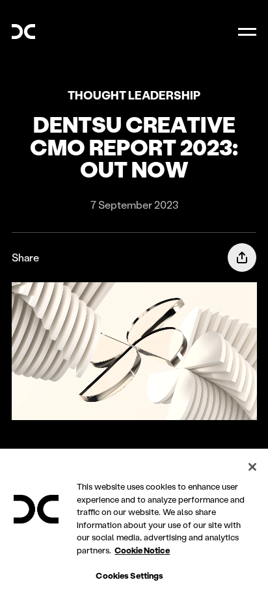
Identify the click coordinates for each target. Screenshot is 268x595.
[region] (134, 522)
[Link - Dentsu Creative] (23, 31)
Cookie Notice (142, 549)
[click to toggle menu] (247, 31)
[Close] (252, 467)
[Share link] (242, 257)
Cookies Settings (129, 575)
